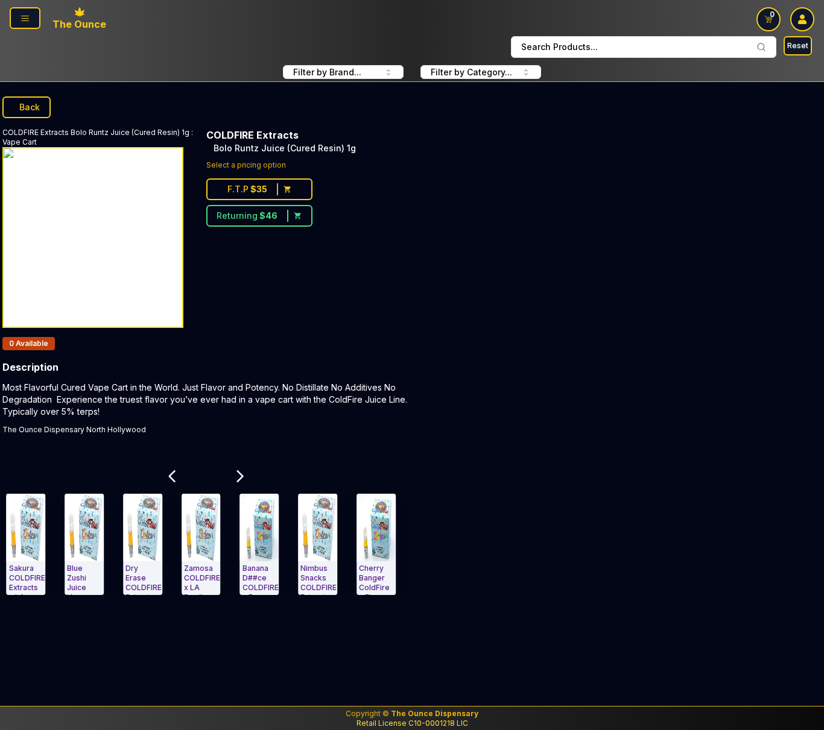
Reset (797, 45)
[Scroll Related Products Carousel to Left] (171, 476)
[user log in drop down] (802, 19)
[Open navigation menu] (25, 18)
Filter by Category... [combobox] (471, 72)
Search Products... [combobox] (559, 47)
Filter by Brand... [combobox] (327, 72)
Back (29, 107)
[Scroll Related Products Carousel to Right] (240, 476)
